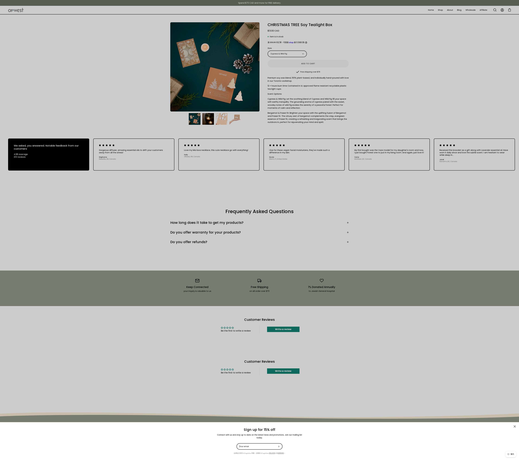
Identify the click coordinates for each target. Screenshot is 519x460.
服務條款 (281, 453)
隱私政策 (272, 453)
